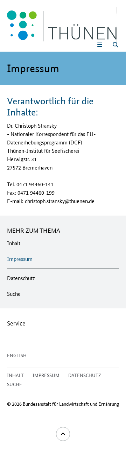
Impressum (20, 258)
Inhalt (13, 243)
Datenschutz (21, 278)
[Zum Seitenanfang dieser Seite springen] (63, 434)
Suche (14, 293)
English (17, 355)
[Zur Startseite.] (62, 24)
